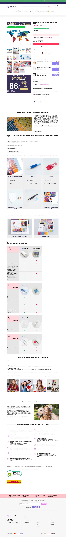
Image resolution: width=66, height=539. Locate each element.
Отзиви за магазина (52, 520)
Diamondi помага (51, 524)
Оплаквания (38, 522)
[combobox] (35, 6)
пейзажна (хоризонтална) (44, 84)
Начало (12, 10)
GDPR (37, 524)
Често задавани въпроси (28, 518)
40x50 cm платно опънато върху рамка (43, 37)
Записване (44, 503)
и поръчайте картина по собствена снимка (21, 416)
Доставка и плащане (40, 520)
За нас (50, 518)
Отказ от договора (27, 522)
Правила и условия (40, 518)
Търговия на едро (51, 522)
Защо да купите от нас (28, 520)
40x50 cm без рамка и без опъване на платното (42, 34)
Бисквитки (38, 526)
